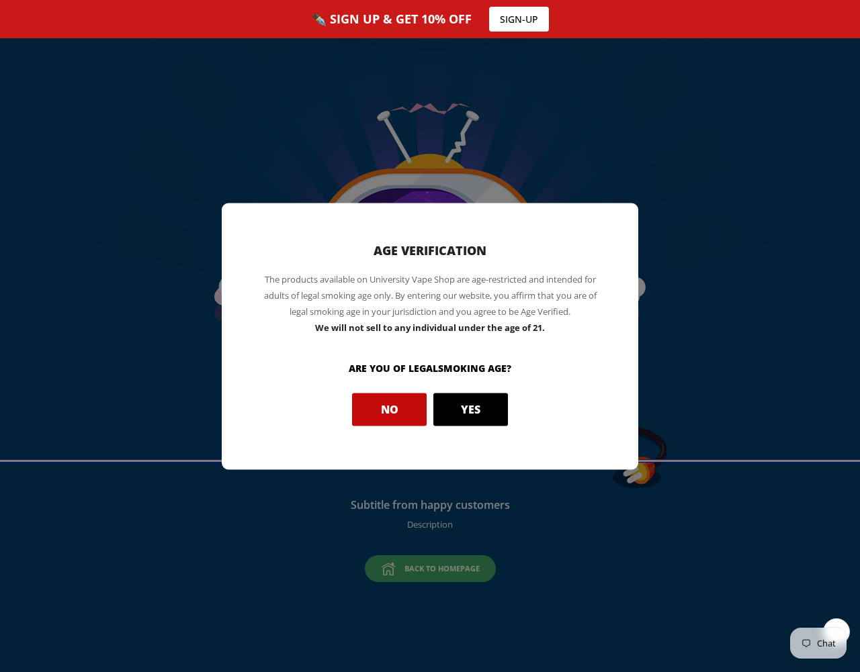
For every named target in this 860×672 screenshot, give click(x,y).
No (389, 409)
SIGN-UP (519, 19)
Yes (470, 409)
